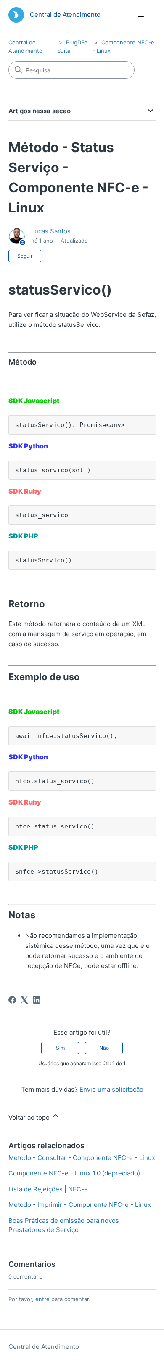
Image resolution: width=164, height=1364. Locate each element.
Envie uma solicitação (111, 1089)
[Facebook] (12, 1000)
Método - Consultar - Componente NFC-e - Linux (81, 1158)
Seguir (24, 256)
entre (42, 1299)
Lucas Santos (51, 231)
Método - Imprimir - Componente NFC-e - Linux (79, 1205)
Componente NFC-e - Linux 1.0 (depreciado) (74, 1173)
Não (104, 1048)
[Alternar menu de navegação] (141, 15)
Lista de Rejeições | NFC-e (48, 1189)
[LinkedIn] (36, 1000)
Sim (60, 1048)
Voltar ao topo (29, 1117)
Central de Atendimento (43, 1347)
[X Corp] (24, 1000)
